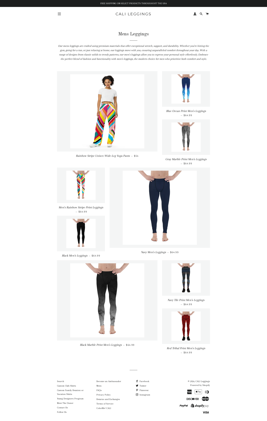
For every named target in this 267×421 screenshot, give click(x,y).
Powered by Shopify (200, 385)
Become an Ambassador (108, 381)
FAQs (99, 390)
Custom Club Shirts (66, 385)
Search (60, 381)
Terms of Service (104, 403)
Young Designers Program (70, 398)
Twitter (142, 385)
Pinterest (143, 390)
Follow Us (62, 412)
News (99, 385)
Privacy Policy (103, 394)
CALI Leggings (133, 14)
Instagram (144, 394)
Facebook (144, 381)
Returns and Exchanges (108, 399)
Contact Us (62, 407)
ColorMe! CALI (103, 408)
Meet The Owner (65, 403)
